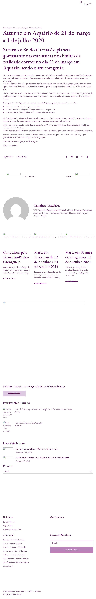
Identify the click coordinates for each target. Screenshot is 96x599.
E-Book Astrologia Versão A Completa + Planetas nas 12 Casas (43, 409)
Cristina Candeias (13, 28)
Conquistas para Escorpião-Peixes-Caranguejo (16, 257)
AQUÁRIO (8, 156)
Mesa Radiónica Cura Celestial (29, 422)
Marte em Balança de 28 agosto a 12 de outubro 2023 (78, 257)
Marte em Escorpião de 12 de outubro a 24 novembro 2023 (46, 259)
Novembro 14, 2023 (20, 237)
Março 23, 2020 (35, 28)
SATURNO (21, 156)
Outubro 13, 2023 (50, 237)
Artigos (25, 28)
